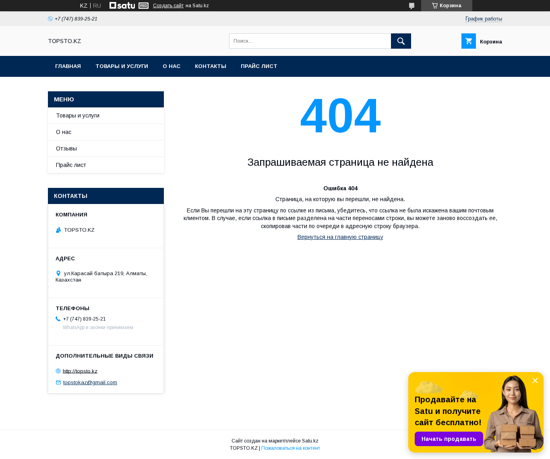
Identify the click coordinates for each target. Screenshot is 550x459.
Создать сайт (168, 5)
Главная (68, 66)
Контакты (210, 66)
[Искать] (401, 41)
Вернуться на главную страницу (340, 237)
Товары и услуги (121, 66)
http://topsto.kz (80, 371)
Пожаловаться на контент (290, 448)
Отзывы (66, 148)
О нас (171, 66)
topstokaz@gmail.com (90, 382)
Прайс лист (259, 66)
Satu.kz (310, 441)
